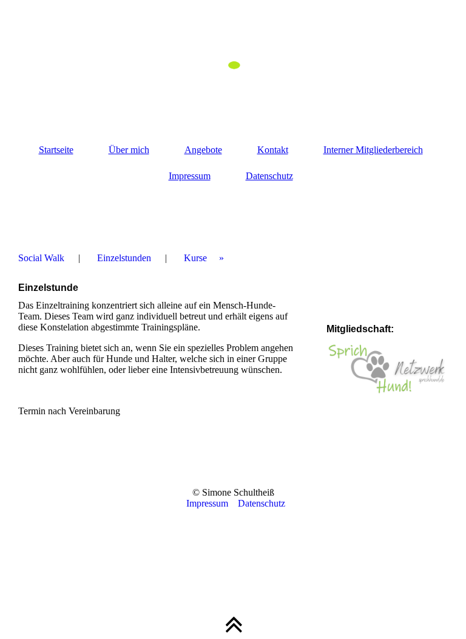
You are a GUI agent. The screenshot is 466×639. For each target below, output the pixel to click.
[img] (233, 60)
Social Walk (41, 258)
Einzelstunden (124, 258)
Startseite (56, 150)
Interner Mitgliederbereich (373, 150)
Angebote (203, 150)
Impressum (190, 176)
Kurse (195, 258)
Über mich (129, 150)
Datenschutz (269, 176)
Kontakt (272, 150)
